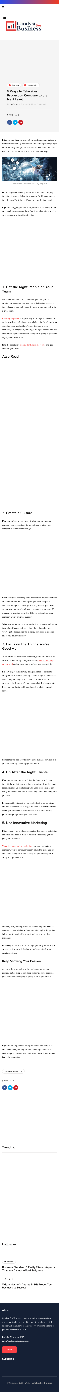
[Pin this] (20, 122)
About (9, 1349)
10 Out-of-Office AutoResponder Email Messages (42, 397)
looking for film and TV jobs (32, 345)
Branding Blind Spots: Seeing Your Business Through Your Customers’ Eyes (42, 1197)
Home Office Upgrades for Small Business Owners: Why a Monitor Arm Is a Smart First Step (14, 1198)
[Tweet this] (15, 122)
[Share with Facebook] (9, 122)
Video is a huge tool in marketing (17, 846)
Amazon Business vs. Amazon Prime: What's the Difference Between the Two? (43, 475)
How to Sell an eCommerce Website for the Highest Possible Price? (41, 435)
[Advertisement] (29, 250)
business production (13, 1071)
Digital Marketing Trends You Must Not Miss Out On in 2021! (42, 504)
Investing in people (10, 318)
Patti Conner (14, 104)
